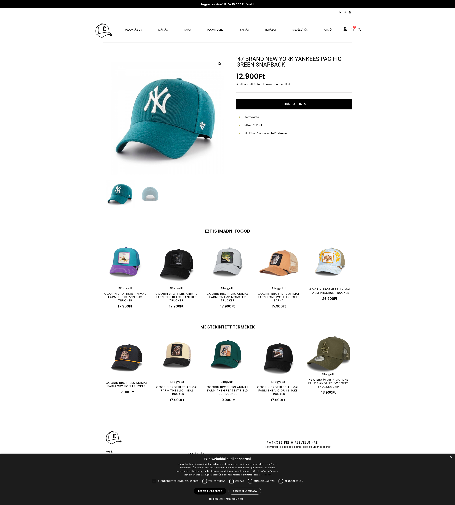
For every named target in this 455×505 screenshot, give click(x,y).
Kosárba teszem (294, 104)
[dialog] (227, 479)
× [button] (451, 457)
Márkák (163, 29)
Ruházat (270, 29)
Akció (328, 29)
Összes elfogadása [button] (210, 491)
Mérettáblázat (253, 125)
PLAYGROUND (215, 29)
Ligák (187, 29)
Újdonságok (133, 29)
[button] (359, 29)
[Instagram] (345, 12)
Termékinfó (252, 117)
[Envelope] (340, 12)
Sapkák (244, 29)
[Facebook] (350, 12)
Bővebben (266, 474)
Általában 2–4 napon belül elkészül (266, 133)
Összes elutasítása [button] (245, 491)
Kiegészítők (300, 29)
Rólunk (108, 451)
